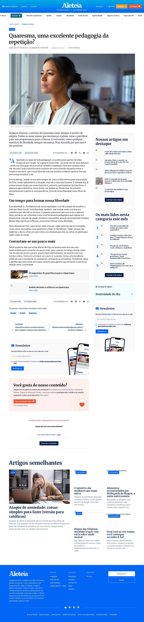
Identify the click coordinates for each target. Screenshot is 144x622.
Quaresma (33, 313)
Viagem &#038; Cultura (58, 586)
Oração (22, 313)
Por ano (89, 576)
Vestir (70, 586)
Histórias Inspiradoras (34, 16)
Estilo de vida (83, 16)
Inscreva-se (72, 583)
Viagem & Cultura (113, 16)
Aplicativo (71, 580)
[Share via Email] (84, 153)
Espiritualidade (97, 16)
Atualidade (70, 16)
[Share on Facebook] (72, 153)
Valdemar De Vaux (58, 48)
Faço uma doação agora (23, 401)
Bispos (78, 513)
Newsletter (72, 576)
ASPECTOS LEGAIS (69, 615)
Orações (15, 16)
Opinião (49, 16)
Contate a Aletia (101, 615)
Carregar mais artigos (114, 200)
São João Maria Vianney (80, 10)
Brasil (140, 16)
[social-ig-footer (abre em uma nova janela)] (78, 607)
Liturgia (13, 313)
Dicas (13, 472)
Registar (120, 6)
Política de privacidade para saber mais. (114, 325)
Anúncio (71, 589)
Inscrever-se (17, 368)
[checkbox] (12, 361)
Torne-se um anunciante (86, 615)
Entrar (112, 6)
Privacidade (113, 615)
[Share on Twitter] (80, 153)
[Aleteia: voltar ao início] (72, 5)
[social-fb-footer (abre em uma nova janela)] (70, 607)
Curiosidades (81, 472)
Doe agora (133, 6)
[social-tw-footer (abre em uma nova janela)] (74, 607)
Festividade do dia (108, 294)
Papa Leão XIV (129, 16)
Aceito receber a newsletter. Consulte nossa (37, 362)
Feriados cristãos (28, 24)
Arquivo (59, 16)
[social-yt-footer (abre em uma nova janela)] (66, 607)
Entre (59, 435)
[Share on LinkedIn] (76, 153)
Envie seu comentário (49, 443)
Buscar (34, 6)
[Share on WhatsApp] (88, 153)
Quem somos (56, 615)
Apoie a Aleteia (44, 615)
